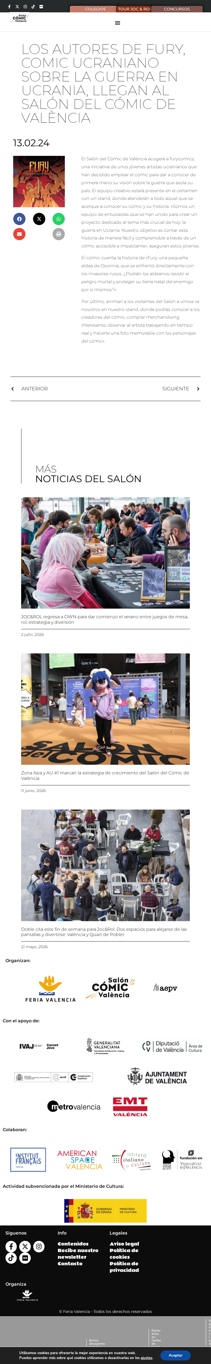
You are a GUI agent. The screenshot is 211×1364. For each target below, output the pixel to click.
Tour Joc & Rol (135, 9)
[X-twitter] (17, 6)
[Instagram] (25, 6)
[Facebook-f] (9, 6)
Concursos (177, 9)
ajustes (146, 1357)
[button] (19, 219)
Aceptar (175, 1355)
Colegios (95, 9)
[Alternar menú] (117, 23)
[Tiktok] (33, 6)
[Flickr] (41, 6)
